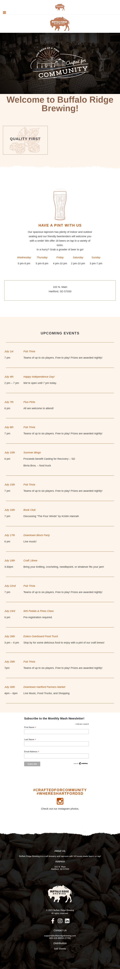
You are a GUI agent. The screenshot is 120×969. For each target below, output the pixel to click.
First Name (30, 727)
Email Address (31, 751)
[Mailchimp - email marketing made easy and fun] (81, 763)
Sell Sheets (60, 948)
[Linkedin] (67, 920)
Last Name (30, 739)
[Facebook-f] (52, 920)
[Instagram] (60, 920)
